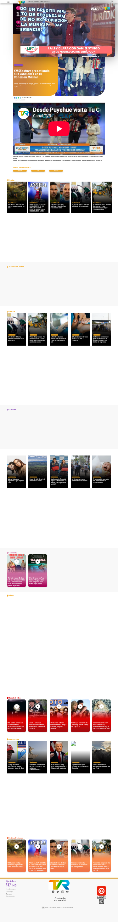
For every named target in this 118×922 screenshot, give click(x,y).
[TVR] (8, 1)
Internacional (12, 762)
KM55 (38, 170)
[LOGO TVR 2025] (21, 1)
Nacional (76, 202)
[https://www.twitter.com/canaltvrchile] (58, 892)
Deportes (54, 202)
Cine (12, 202)
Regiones (96, 334)
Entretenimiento (33, 202)
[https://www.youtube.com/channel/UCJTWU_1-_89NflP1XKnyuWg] (67, 892)
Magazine (75, 762)
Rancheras (56, 170)
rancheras (20, 170)
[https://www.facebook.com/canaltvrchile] (53, 892)
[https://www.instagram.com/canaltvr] (62, 892)
